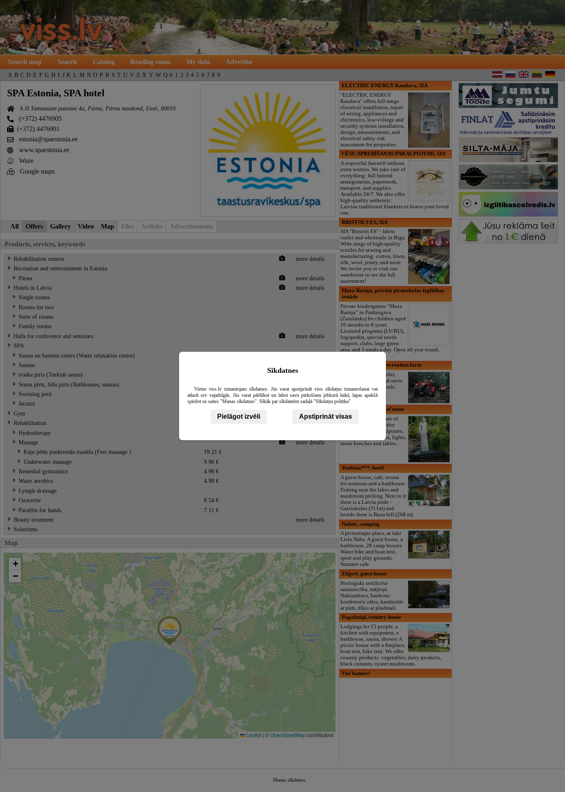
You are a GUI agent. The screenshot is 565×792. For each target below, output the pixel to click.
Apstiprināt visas (325, 416)
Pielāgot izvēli (238, 416)
